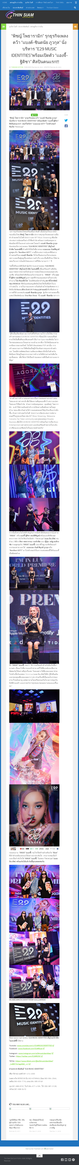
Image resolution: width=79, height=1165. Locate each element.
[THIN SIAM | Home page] (19, 14)
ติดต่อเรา (40, 8)
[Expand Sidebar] (3, 27)
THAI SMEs (60, 2)
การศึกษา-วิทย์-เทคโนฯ (44, 2)
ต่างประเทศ (30, 8)
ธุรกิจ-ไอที (29, 2)
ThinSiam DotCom (17, 67)
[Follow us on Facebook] (62, 1159)
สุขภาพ (69, 2)
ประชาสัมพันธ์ (18, 8)
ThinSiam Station (52, 8)
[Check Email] (69, 1159)
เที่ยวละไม (6, 8)
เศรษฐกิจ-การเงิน (16, 2)
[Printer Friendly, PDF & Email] (34, 115)
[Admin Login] (73, 1159)
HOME (4, 2)
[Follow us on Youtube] (66, 1159)
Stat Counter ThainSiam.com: (35, 1149)
